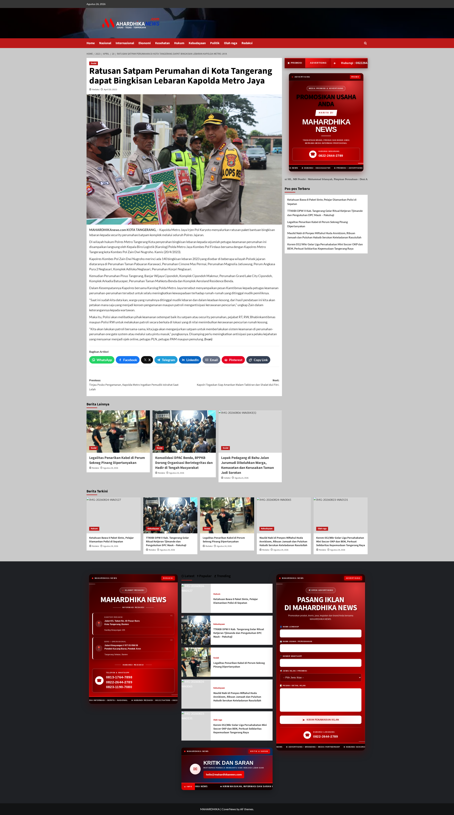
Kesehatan (162, 43)
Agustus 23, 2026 (176, 473)
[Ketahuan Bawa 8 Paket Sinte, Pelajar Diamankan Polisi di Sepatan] (114, 515)
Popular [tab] (205, 576)
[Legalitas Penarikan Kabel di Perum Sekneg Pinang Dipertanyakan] (118, 431)
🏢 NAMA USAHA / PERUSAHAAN (296, 642)
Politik (215, 43)
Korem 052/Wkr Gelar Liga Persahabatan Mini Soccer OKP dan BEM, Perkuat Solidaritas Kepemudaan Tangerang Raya (325, 246)
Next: (238, 382)
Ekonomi (145, 43)
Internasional (125, 43)
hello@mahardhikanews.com (224, 774)
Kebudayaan (197, 43)
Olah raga (230, 43)
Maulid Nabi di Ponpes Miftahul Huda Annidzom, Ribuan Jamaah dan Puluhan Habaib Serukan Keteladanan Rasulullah (324, 235)
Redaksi (247, 43)
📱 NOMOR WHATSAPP (291, 656)
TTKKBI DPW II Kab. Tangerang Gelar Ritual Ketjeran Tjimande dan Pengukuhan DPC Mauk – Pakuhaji (325, 213)
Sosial (93, 63)
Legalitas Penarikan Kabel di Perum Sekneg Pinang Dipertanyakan (117, 460)
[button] (365, 43)
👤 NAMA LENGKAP (289, 627)
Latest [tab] (189, 576)
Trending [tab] (223, 576)
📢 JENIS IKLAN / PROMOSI (293, 671)
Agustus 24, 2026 (110, 468)
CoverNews (229, 809)
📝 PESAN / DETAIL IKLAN (293, 686)
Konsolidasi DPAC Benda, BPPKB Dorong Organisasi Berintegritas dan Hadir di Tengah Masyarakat (184, 462)
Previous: (133, 384)
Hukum (179, 43)
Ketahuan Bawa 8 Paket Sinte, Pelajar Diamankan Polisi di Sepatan (321, 201)
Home (91, 43)
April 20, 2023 (110, 89)
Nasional (105, 43)
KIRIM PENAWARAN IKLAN (320, 720)
